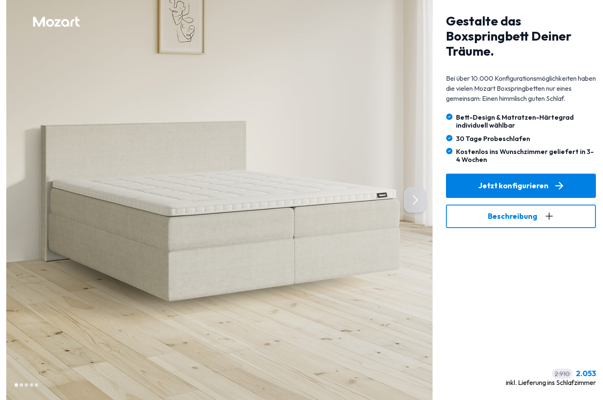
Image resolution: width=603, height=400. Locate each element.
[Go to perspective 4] (31, 385)
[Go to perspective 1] (16, 385)
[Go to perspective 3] (26, 385)
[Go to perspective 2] (21, 385)
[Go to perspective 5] (36, 385)
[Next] (415, 200)
